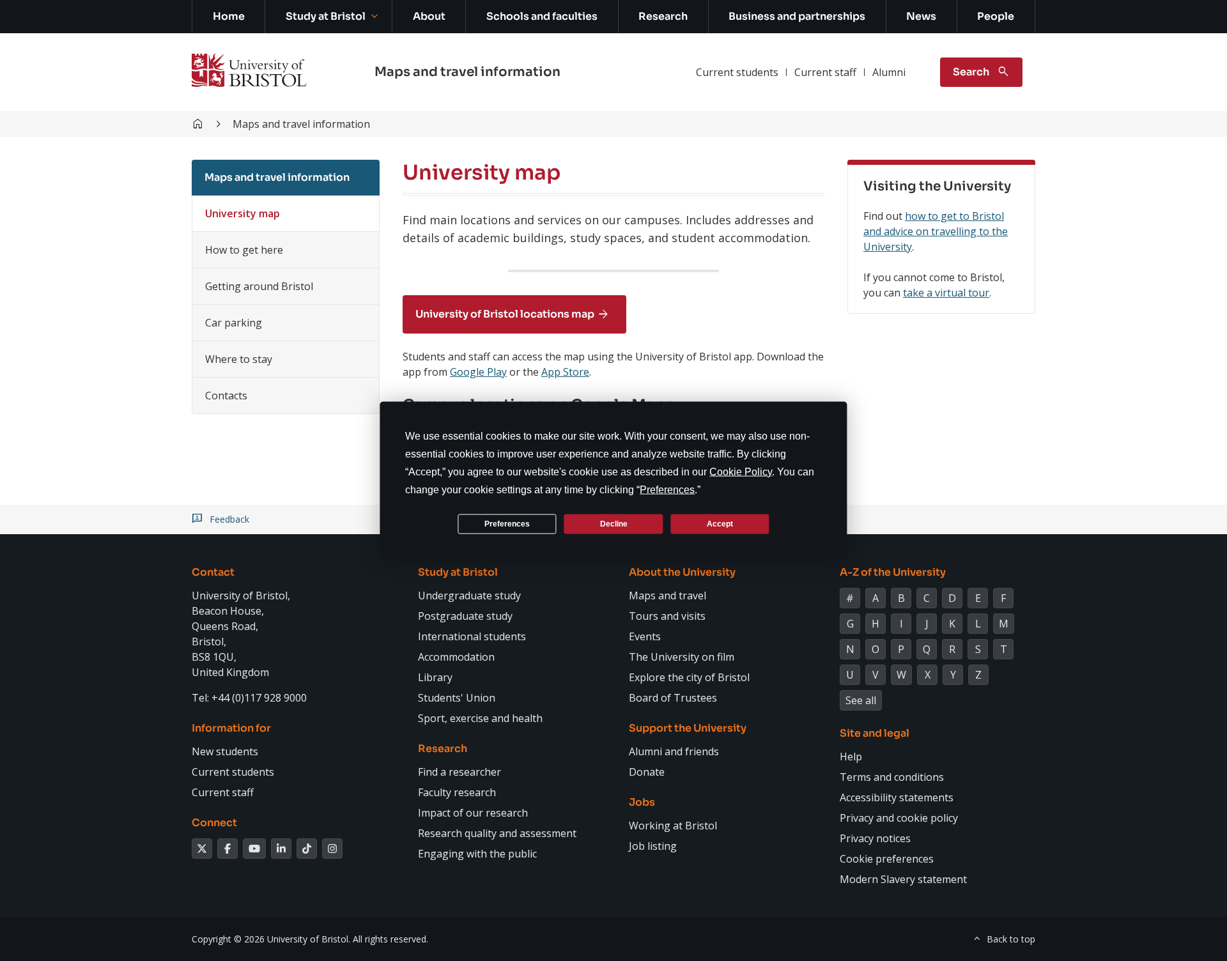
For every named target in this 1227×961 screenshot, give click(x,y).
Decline (614, 523)
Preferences (507, 523)
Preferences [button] (667, 489)
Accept (720, 523)
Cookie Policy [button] (740, 471)
